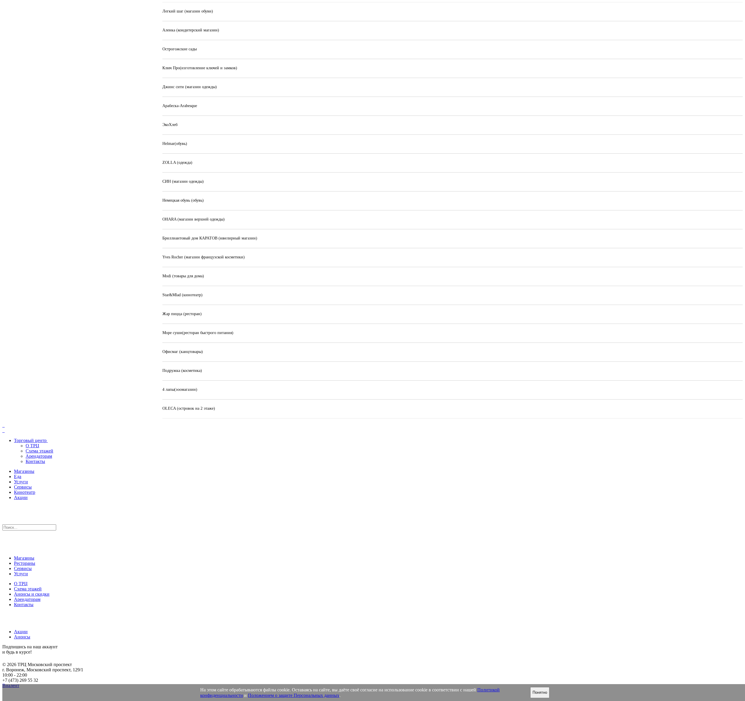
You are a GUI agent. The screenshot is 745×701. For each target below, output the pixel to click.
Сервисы (23, 487)
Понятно (540, 692)
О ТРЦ (32, 445)
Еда (17, 476)
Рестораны (24, 563)
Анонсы (22, 636)
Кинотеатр (24, 492)
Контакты (35, 461)
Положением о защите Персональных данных (293, 695)
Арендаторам (39, 456)
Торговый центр (30, 440)
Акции (21, 497)
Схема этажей (39, 450)
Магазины (24, 471)
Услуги (21, 481)
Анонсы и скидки (31, 594)
